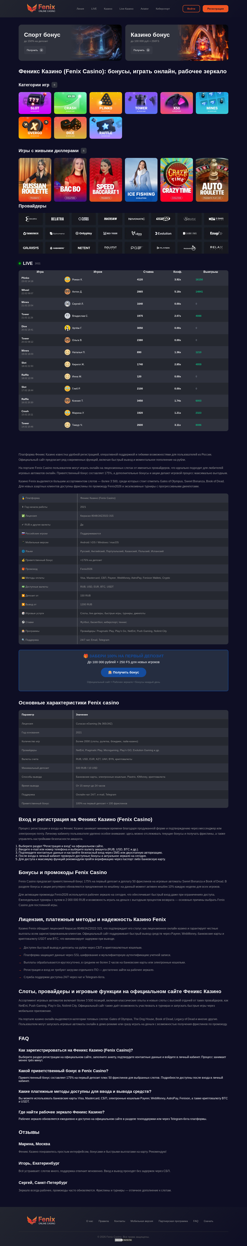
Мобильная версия (142, 1221)
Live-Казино (126, 8)
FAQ (195, 1221)
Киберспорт (163, 8)
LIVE (94, 8)
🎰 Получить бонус (123, 672)
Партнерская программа (173, 1221)
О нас (89, 1221)
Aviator (145, 8)
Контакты (119, 1221)
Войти (191, 8)
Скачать (208, 1221)
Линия (80, 8)
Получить (32, 50)
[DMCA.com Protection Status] (123, 1240)
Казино (108, 8)
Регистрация (215, 8)
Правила (104, 1221)
